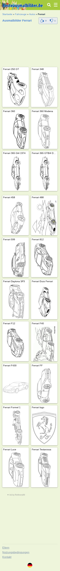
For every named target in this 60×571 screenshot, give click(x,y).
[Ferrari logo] (44, 427)
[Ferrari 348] (44, 89)
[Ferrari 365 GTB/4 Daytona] (44, 173)
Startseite (7, 14)
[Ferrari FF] (44, 385)
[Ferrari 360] (15, 131)
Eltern (5, 547)
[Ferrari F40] (44, 343)
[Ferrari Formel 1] (15, 427)
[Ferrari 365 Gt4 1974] (15, 173)
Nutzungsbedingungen (15, 552)
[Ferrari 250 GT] (15, 89)
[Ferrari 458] (15, 217)
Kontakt (6, 557)
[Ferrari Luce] (15, 469)
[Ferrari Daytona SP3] (15, 301)
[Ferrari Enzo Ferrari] (44, 301)
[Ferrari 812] (44, 259)
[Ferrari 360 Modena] (44, 131)
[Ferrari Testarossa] (44, 469)
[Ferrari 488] (44, 217)
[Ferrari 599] (15, 259)
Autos (32, 14)
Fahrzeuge (20, 14)
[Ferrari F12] (15, 343)
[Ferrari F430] (15, 385)
